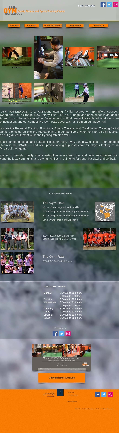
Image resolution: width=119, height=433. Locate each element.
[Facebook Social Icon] (103, 4)
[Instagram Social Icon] (115, 4)
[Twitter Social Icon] (109, 4)
